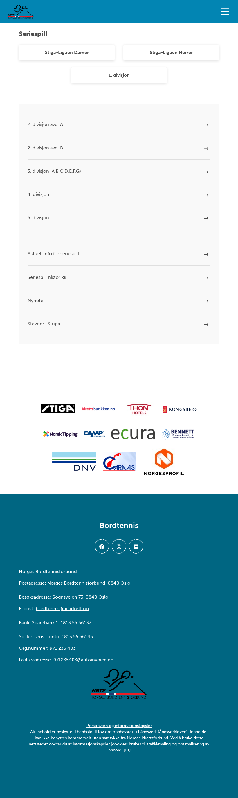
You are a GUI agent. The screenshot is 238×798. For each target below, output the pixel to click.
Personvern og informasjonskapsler (119, 725)
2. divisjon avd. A (45, 124)
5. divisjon (38, 217)
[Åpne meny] (226, 11)
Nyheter (36, 300)
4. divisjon (38, 194)
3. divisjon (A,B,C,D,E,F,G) (54, 171)
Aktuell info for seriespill (53, 253)
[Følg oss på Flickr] (136, 546)
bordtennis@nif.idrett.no (62, 608)
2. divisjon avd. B (45, 148)
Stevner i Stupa (44, 323)
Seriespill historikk (47, 277)
